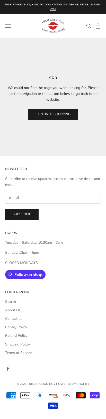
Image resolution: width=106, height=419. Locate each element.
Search (10, 301)
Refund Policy (16, 335)
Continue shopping (53, 114)
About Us (13, 310)
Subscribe (22, 214)
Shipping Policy (17, 344)
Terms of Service (18, 352)
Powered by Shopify (73, 384)
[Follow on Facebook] (7, 368)
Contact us (13, 318)
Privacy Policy (16, 327)
